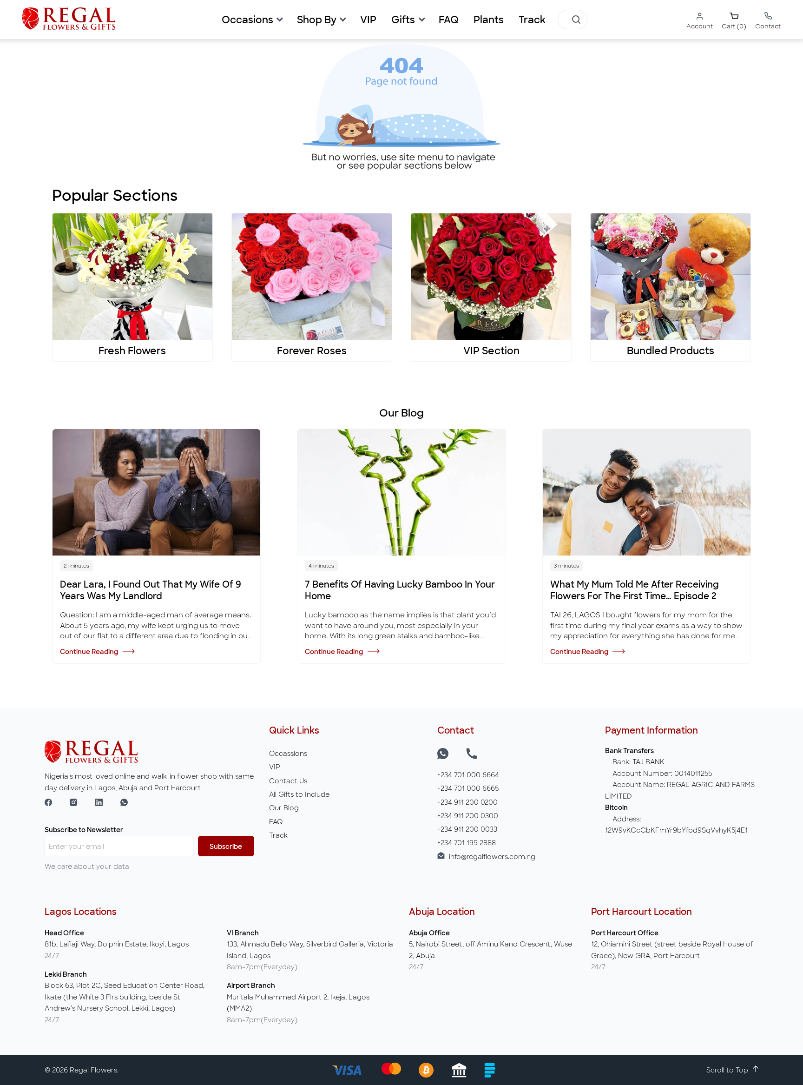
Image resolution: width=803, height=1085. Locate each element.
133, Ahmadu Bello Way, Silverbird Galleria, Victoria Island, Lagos (310, 949)
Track (532, 19)
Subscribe (226, 846)
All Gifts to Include (299, 794)
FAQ (449, 19)
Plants (489, 19)
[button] (252, 19)
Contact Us (288, 780)
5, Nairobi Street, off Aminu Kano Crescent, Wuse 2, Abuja (490, 949)
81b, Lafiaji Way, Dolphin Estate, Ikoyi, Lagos (117, 943)
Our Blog (284, 807)
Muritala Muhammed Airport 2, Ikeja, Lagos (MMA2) (298, 1002)
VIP (274, 766)
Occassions (288, 753)
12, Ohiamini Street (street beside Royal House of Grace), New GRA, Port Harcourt (672, 949)
